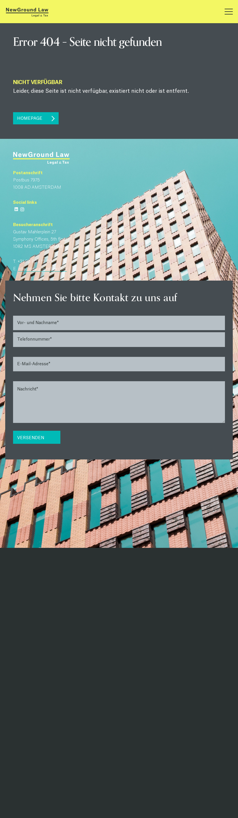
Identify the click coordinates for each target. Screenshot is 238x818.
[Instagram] (22, 209)
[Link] (27, 11)
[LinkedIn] (16, 209)
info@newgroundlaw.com (42, 269)
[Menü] (229, 11)
